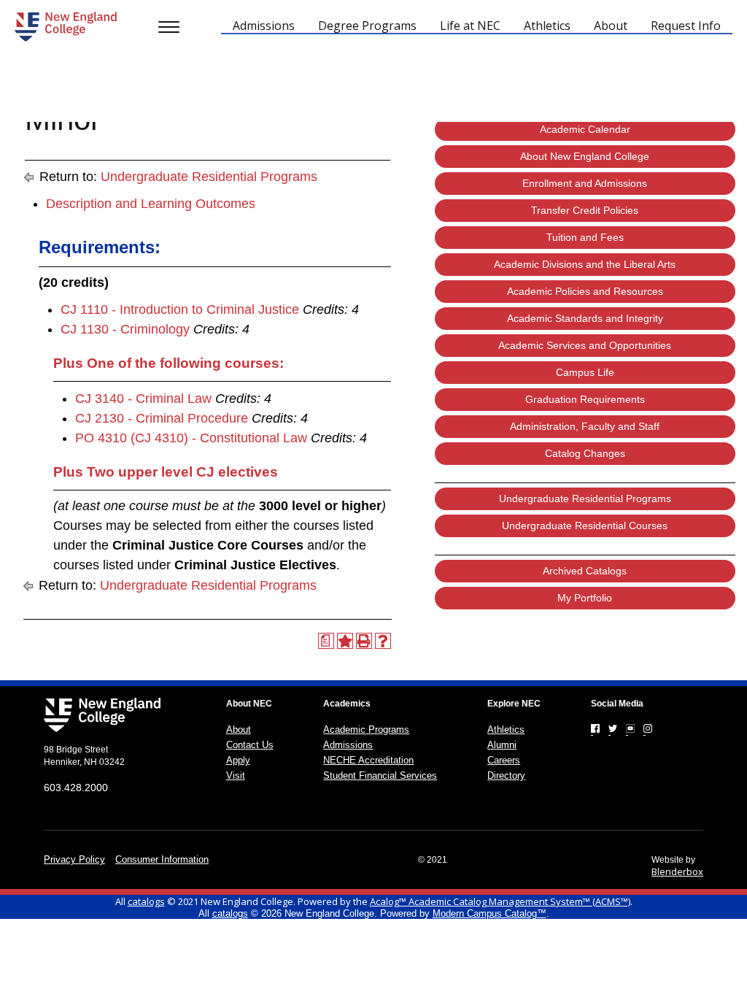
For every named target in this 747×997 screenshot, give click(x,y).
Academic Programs (366, 729)
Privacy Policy (74, 859)
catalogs (146, 901)
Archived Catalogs (585, 571)
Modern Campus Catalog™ (489, 913)
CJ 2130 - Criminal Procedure (161, 418)
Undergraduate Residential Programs (209, 176)
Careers (503, 760)
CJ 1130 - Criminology (125, 329)
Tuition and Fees (585, 237)
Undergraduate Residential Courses (584, 525)
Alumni (501, 744)
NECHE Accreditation (368, 760)
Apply (238, 760)
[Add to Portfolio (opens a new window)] (345, 641)
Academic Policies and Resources (585, 291)
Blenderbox (677, 871)
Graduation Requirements (585, 399)
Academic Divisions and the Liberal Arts (585, 264)
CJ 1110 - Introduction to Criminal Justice (180, 309)
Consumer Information (162, 859)
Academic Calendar (585, 129)
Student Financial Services (380, 775)
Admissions (348, 744)
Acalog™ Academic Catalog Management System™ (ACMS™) (500, 901)
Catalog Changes (585, 453)
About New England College (584, 156)
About (238, 729)
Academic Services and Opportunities (584, 345)
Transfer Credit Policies (584, 210)
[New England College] (66, 26)
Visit (235, 775)
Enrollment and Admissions (584, 183)
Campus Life (585, 372)
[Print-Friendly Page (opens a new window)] (364, 641)
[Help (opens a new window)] (383, 641)
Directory (506, 775)
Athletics (506, 729)
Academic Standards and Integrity (585, 318)
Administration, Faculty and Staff (584, 426)
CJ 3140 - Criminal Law (143, 398)
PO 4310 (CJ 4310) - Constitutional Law (191, 438)
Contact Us (250, 744)
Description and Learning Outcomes (150, 203)
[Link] (595, 728)
